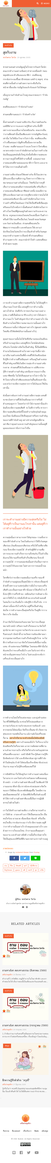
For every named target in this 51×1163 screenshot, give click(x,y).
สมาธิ (30, 870)
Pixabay (36, 852)
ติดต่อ (37, 1131)
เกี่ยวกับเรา (27, 1131)
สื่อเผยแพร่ (16, 1131)
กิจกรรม (6, 1131)
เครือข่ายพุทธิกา (7, 974)
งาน (5, 865)
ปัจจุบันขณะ (8, 870)
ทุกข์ (25, 865)
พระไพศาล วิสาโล (9, 57)
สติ (24, 870)
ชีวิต (11, 865)
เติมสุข (7, 1046)
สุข (36, 870)
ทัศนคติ (18, 865)
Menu (46, 3)
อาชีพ (42, 870)
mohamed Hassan (22, 852)
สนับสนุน (45, 1131)
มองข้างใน (8, 45)
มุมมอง (17, 870)
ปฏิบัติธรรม (33, 865)
